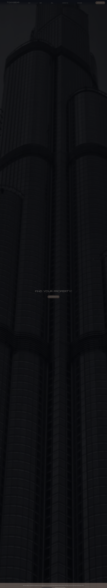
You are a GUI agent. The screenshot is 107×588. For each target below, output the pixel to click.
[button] (47, 585)
